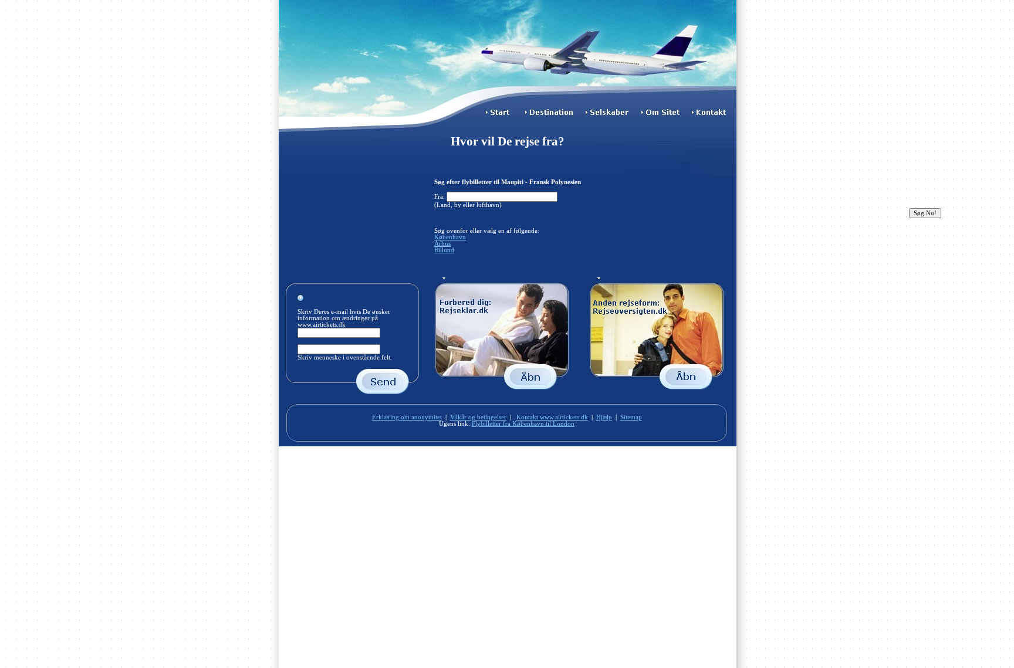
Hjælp (604, 417)
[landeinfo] (507, 389)
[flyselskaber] (609, 116)
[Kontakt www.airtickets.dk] (712, 116)
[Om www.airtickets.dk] (663, 116)
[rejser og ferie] (658, 389)
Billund (444, 250)
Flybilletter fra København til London (523, 424)
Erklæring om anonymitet (407, 417)
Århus (442, 243)
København (450, 237)
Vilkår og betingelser (478, 417)
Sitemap (631, 417)
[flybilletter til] (551, 116)
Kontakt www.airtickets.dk (552, 417)
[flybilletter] (499, 116)
